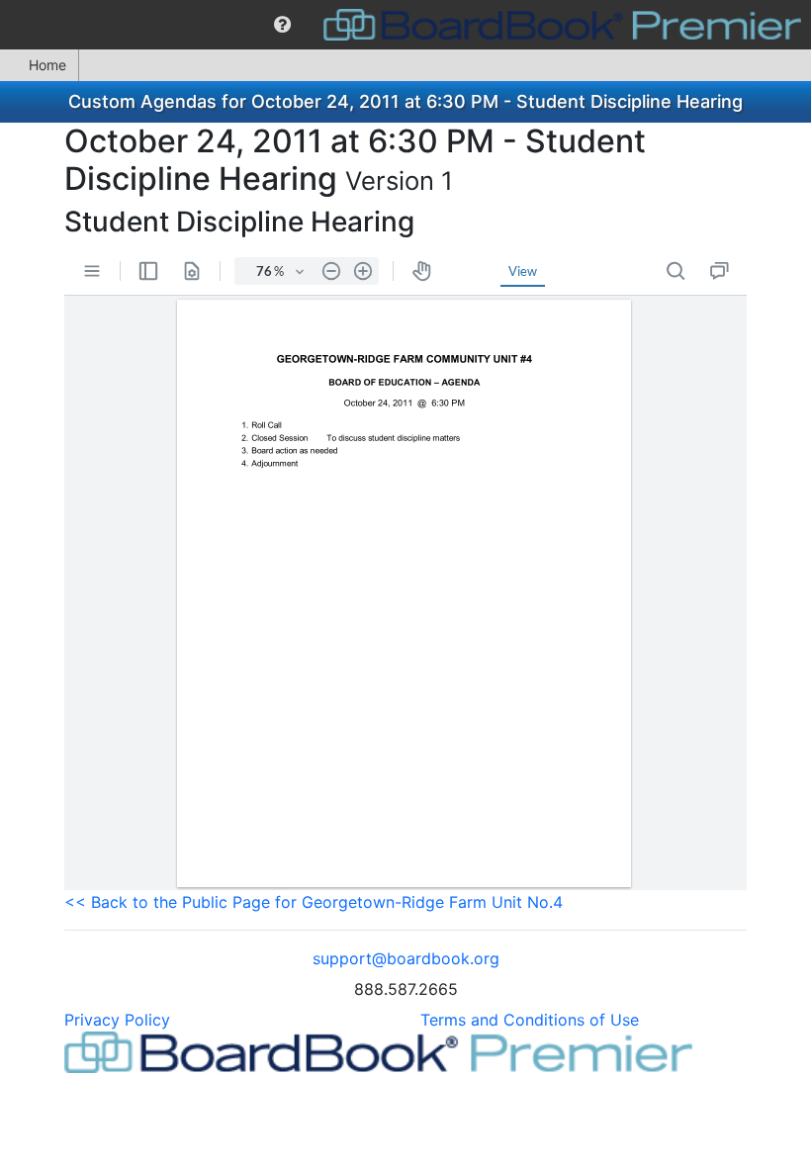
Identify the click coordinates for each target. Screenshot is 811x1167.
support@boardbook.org (406, 958)
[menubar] (405, 24)
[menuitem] (282, 24)
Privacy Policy (117, 1020)
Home (47, 64)
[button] (282, 25)
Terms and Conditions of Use (529, 1020)
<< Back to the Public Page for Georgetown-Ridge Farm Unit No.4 (313, 902)
